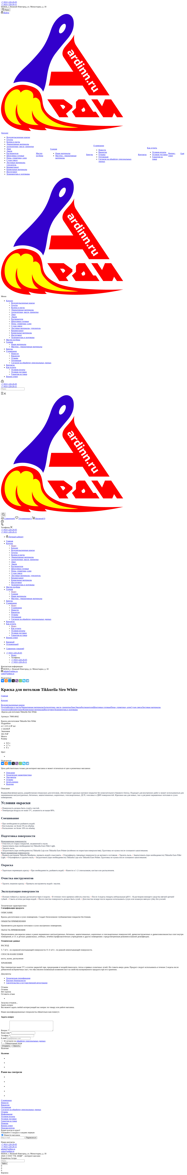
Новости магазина (12, 1135)
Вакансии (15, 356)
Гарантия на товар (19, 374)
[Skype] (23, 680)
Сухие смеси (16, 326)
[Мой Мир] (9, 680)
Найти (4, 1163)
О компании (11, 351)
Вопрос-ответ (12, 376)
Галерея (9, 342)
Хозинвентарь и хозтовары (22, 337)
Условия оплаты (18, 370)
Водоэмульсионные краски (23, 303)
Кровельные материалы (21, 333)
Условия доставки (19, 372)
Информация (6, 1114)
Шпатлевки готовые (20, 321)
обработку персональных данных (31, 1041)
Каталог (9, 301)
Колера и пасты (18, 308)
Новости (15, 353)
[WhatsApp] (20, 680)
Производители (8, 1128)
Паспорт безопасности (16, 980)
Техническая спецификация (18, 978)
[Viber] (16, 680)
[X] (13, 680)
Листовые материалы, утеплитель (26, 328)
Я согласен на (25, 1041)
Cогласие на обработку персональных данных (31, 363)
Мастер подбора (13, 340)
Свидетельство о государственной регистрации (26, 983)
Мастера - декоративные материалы (26, 347)
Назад (13, 546)
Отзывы (14, 358)
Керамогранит (17, 330)
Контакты (10, 365)
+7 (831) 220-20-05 (9, 2)
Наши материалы (18, 344)
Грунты (14, 305)
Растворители (17, 319)
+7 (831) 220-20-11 (9, 4)
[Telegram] (27, 680)
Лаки (13, 314)
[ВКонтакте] (2, 680)
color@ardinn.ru (7, 674)
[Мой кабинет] (2, 382)
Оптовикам (16, 360)
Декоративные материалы (22, 310)
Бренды (9, 349)
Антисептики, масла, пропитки (25, 312)
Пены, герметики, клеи (21, 324)
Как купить (11, 367)
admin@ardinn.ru (11, 671)
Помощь (4, 1123)
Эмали (14, 317)
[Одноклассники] (6, 680)
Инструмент (16, 335)
